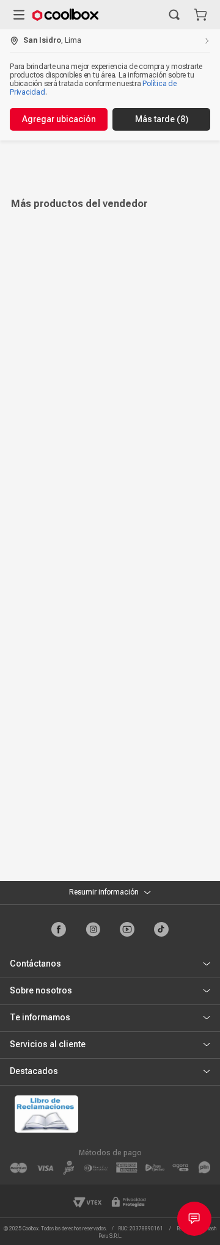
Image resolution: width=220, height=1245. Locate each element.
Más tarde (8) (161, 119)
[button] (174, 14)
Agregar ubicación (59, 119)
